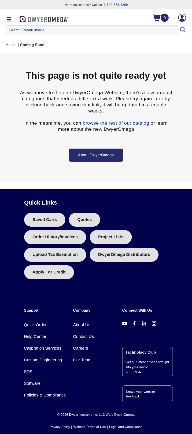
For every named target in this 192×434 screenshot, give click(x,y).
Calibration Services (42, 348)
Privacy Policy (60, 427)
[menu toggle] (9, 19)
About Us (81, 324)
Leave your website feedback (140, 394)
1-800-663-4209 (116, 5)
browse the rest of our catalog (116, 123)
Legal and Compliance (125, 427)
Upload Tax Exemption (55, 254)
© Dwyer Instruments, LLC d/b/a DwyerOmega (96, 414)
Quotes (84, 219)
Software (32, 383)
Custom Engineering (43, 360)
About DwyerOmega (96, 155)
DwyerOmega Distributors (124, 254)
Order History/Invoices (55, 237)
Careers (80, 348)
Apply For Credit (49, 272)
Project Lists (110, 237)
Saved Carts (45, 219)
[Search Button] (182, 30)
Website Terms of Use (89, 427)
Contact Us (83, 336)
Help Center (35, 336)
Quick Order (35, 324)
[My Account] (182, 18)
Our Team (82, 360)
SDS (28, 371)
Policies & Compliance (45, 395)
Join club (133, 372)
